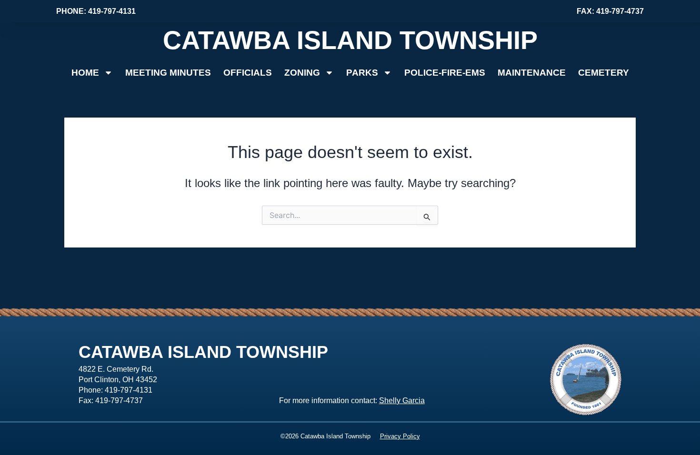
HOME (85, 73)
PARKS (362, 73)
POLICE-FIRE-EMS (444, 73)
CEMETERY (603, 73)
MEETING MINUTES (168, 73)
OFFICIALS (247, 73)
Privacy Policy (400, 436)
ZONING (302, 73)
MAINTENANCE (532, 73)
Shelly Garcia (402, 400)
